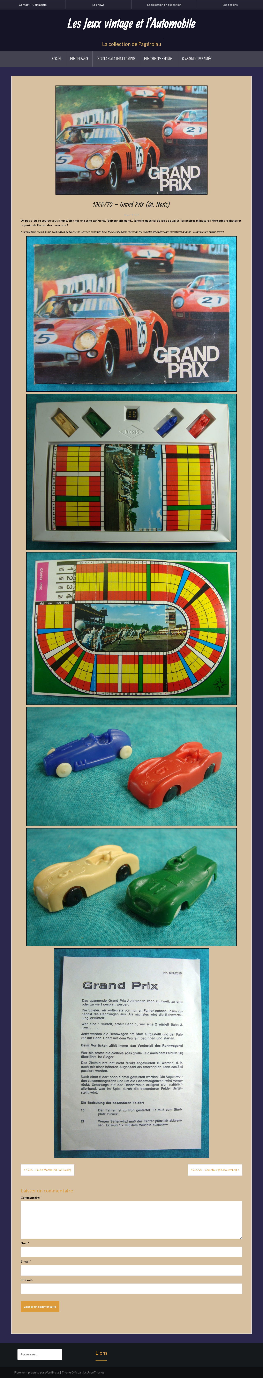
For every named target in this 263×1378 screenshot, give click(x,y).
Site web (26, 1280)
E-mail (26, 1261)
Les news (98, 4)
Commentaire (31, 1197)
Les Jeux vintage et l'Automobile (131, 24)
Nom (25, 1243)
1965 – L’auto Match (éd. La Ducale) (48, 1170)
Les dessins (230, 4)
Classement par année (196, 58)
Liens (101, 1353)
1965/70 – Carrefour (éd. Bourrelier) (214, 1170)
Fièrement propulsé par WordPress (36, 1372)
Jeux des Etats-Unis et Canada (116, 58)
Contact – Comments (33, 4)
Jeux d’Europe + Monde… (159, 58)
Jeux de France (79, 58)
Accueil (57, 58)
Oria (74, 1372)
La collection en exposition (164, 4)
